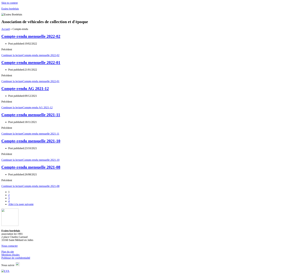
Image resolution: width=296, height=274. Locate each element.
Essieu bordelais (10, 8)
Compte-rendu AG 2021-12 (25, 88)
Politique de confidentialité (15, 257)
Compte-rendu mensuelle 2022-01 (30, 62)
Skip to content (9, 2)
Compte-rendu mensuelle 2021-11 (30, 115)
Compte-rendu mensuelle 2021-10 (30, 141)
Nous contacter (9, 245)
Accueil (5, 29)
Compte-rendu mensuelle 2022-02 (30, 36)
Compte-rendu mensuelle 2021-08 (30, 167)
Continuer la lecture (30, 55)
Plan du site (7, 251)
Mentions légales (10, 254)
